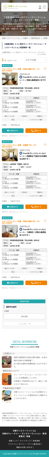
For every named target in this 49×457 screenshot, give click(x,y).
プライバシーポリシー (17, 444)
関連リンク (13, 440)
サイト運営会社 (34, 444)
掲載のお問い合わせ (24, 447)
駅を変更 (24, 316)
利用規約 (36, 440)
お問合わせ (13, 130)
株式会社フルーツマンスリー (19, 136)
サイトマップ (25, 440)
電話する (37, 130)
